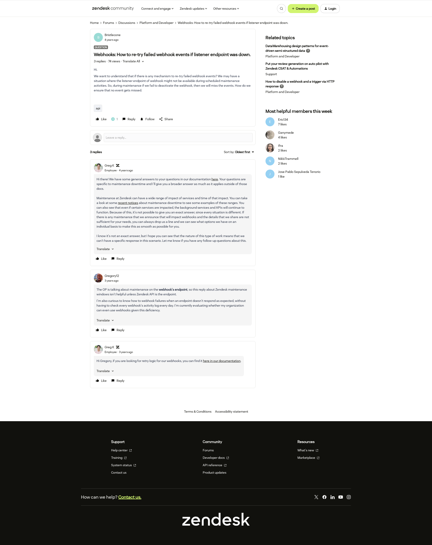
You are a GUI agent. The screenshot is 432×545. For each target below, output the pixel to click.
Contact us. (129, 497)
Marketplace (306, 458)
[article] (173, 212)
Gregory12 (112, 276)
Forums (108, 23)
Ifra (280, 146)
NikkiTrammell (288, 159)
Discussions (126, 23)
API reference (213, 465)
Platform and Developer (156, 23)
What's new (306, 450)
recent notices (128, 203)
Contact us (118, 472)
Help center (119, 450)
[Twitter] (316, 497)
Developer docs (214, 458)
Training (117, 458)
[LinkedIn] (332, 497)
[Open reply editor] (172, 137)
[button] (303, 8)
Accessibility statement (231, 411)
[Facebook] (324, 497)
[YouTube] (340, 497)
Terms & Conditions (198, 411)
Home (94, 23)
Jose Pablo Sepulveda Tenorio (299, 172)
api (98, 108)
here (215, 179)
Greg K (109, 165)
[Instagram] (348, 497)
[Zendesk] (216, 524)
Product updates (214, 472)
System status (122, 465)
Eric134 (283, 120)
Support (271, 74)
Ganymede (286, 133)
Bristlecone (113, 35)
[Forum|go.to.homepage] (113, 8)
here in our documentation (222, 361)
